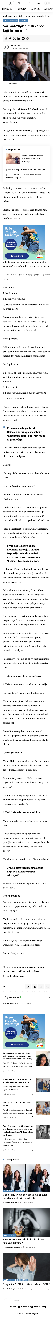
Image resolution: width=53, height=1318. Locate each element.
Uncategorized (9, 1235)
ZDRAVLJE (23, 20)
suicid (19, 971)
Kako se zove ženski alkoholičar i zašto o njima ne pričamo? (25, 1241)
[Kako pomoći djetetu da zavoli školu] (43, 1108)
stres (12, 971)
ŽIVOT (6, 20)
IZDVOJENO (19, 1190)
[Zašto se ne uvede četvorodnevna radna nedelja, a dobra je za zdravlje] (26, 1178)
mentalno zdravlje (35, 967)
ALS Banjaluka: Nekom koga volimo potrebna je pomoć (23, 176)
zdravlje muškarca (32, 971)
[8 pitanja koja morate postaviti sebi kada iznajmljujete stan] (43, 1085)
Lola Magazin (15, 45)
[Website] (49, 998)
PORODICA (13, 20)
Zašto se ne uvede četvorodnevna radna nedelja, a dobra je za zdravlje (25, 1196)
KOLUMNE (23, 1280)
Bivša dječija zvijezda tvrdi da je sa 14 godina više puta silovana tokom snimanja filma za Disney (18, 1055)
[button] (5, 3)
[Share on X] (14, 38)
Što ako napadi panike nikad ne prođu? (26, 169)
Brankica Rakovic (13, 1247)
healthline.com (17, 975)
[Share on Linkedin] (19, 38)
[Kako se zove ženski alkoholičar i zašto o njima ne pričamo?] (26, 1222)
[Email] (23, 38)
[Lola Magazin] (20, 3)
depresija (21, 967)
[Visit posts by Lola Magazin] (6, 47)
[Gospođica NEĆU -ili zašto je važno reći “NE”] (26, 1267)
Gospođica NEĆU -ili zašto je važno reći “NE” (26, 1284)
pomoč (6, 971)
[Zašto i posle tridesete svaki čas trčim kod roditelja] (13, 158)
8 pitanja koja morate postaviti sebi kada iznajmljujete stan (17, 1081)
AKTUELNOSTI (8, 1190)
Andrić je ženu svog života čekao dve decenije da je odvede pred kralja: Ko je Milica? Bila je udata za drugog (18, 1130)
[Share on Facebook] (10, 38)
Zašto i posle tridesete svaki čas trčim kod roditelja (32, 158)
